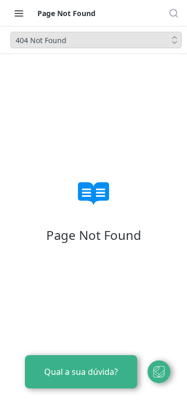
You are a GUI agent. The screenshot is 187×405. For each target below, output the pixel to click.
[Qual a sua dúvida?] (159, 371)
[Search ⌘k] (173, 13)
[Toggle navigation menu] (18, 13)
